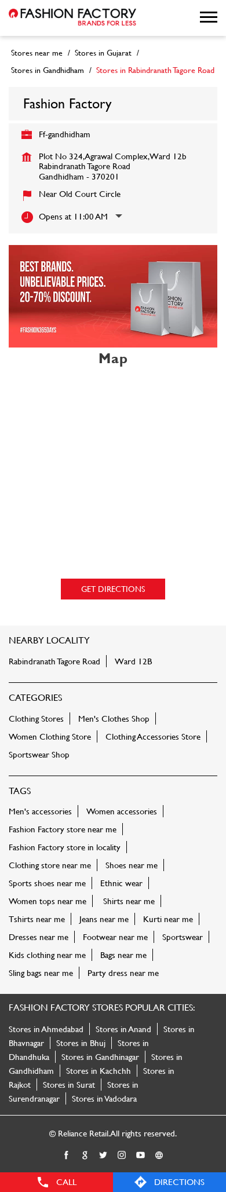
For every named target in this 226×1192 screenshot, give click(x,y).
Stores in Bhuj (80, 1043)
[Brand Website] (159, 1155)
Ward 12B (133, 661)
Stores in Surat (69, 1084)
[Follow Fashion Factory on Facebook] (67, 1155)
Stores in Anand (123, 1029)
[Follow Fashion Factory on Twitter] (104, 1155)
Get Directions (113, 589)
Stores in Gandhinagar (100, 1057)
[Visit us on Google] (85, 1155)
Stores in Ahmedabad (46, 1029)
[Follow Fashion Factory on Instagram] (122, 1155)
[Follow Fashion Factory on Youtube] (141, 1155)
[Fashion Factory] (72, 18)
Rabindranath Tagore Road (54, 661)
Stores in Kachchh (98, 1071)
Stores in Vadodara (104, 1098)
